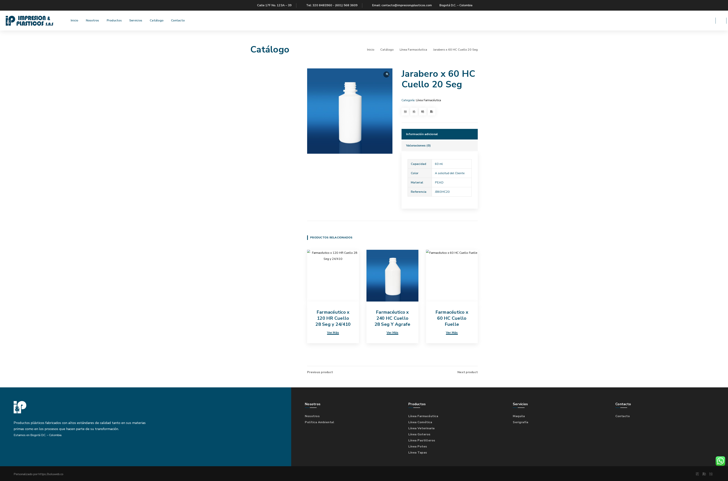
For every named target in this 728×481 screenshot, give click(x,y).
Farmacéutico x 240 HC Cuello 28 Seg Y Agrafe (392, 318)
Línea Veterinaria (421, 428)
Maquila (519, 416)
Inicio (370, 50)
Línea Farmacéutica (413, 50)
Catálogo (387, 50)
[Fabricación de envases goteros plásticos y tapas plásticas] (29, 21)
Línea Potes (417, 446)
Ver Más (333, 333)
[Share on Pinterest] (423, 111)
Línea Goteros (419, 434)
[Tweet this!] (414, 111)
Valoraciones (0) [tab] (418, 145)
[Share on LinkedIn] (431, 111)
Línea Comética (420, 422)
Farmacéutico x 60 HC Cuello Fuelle (451, 318)
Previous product (320, 372)
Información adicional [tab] (422, 134)
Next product (467, 372)
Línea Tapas (417, 452)
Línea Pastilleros (421, 440)
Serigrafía (520, 422)
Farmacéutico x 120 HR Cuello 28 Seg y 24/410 (333, 318)
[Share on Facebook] (405, 111)
